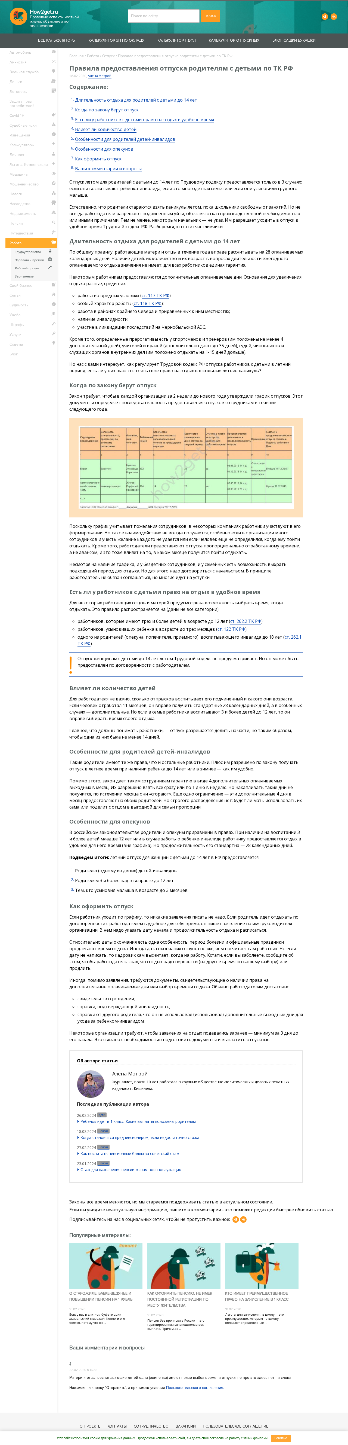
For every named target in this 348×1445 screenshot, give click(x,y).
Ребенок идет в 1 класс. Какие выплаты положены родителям (138, 1121)
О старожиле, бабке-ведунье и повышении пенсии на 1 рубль (100, 1296)
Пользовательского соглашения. (195, 1387)
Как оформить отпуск (98, 159)
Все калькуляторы (57, 40)
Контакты (117, 1426)
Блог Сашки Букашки (294, 40)
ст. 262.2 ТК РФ (245, 621)
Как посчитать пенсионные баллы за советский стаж (129, 1153)
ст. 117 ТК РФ (155, 295)
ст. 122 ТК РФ (231, 629)
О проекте (90, 1426)
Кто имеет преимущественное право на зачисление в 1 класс (256, 1296)
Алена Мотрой (99, 76)
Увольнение (24, 277)
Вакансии (186, 1426)
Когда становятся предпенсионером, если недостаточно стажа (139, 1137)
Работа (93, 56)
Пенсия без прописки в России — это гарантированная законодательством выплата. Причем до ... (175, 1325)
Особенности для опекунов (104, 149)
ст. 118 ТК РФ (147, 303)
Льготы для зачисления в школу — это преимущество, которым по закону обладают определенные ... (254, 1319)
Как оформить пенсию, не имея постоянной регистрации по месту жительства (179, 1299)
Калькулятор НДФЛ (176, 40)
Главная (76, 56)
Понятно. (281, 1438)
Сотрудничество (151, 1426)
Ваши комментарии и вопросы (108, 169)
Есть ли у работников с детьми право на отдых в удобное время (144, 120)
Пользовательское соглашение (235, 1426)
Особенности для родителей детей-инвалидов (125, 139)
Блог (14, 354)
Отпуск (108, 56)
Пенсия (103, 1131)
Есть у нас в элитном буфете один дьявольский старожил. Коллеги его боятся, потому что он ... (97, 1319)
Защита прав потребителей (22, 103)
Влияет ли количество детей (105, 129)
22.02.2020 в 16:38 (83, 1370)
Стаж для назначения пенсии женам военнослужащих (130, 1169)
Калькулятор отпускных (234, 40)
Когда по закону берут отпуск (107, 110)
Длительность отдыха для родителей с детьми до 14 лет (136, 100)
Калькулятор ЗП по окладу (116, 40)
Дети (102, 1115)
